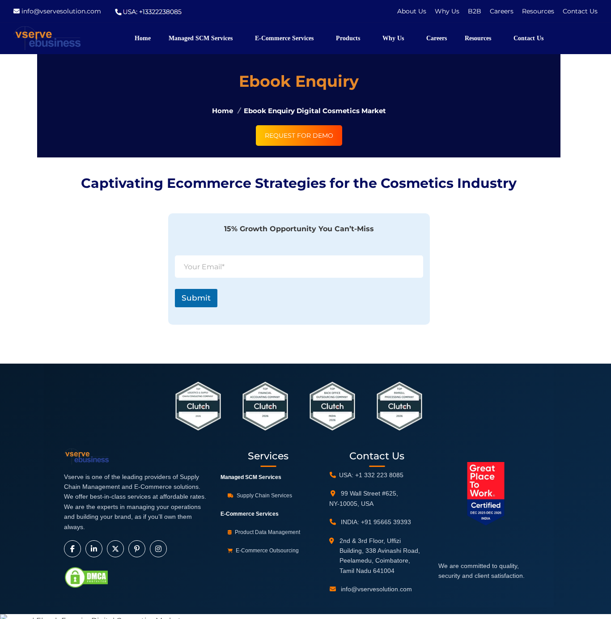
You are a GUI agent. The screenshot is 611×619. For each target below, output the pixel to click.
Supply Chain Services (263, 495)
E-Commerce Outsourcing (266, 550)
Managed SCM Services (251, 477)
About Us (411, 11)
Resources (538, 11)
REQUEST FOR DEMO (299, 135)
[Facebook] (72, 548)
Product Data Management (266, 532)
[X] (115, 548)
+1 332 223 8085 (379, 475)
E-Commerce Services (250, 514)
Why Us (448, 11)
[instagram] (158, 548)
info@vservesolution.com (61, 11)
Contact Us (580, 11)
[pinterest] (136, 548)
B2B (475, 11)
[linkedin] (93, 548)
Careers (502, 11)
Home (222, 110)
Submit (196, 297)
